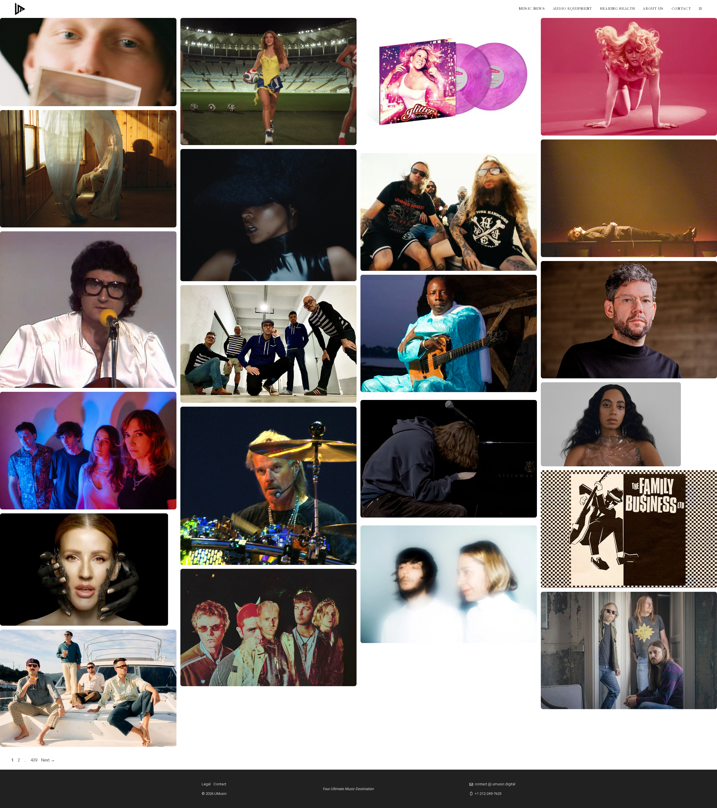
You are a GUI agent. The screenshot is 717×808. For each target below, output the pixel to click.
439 (34, 760)
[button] (700, 9)
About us (653, 9)
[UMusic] (20, 9)
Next (48, 760)
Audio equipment (572, 9)
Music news (532, 9)
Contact (681, 9)
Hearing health (617, 9)
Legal (206, 784)
